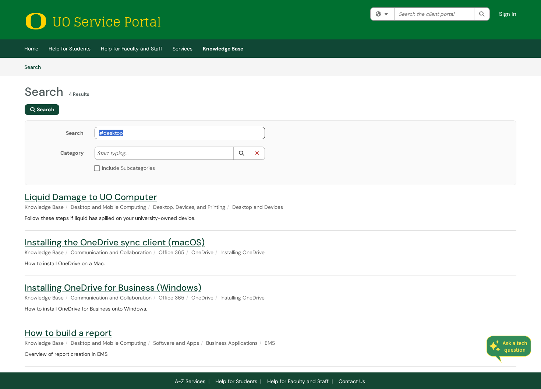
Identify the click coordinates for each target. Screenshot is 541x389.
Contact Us (352, 381)
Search (35, 66)
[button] (241, 153)
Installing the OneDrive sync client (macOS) (115, 242)
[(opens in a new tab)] (93, 21)
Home (31, 48)
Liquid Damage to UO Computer (91, 197)
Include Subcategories (128, 168)
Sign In (507, 14)
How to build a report (68, 333)
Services (182, 48)
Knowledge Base (223, 48)
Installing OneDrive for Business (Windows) (113, 287)
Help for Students (70, 48)
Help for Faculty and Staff (131, 48)
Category (72, 153)
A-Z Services (190, 381)
